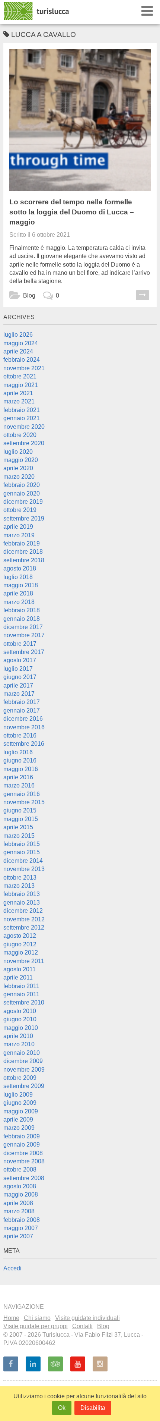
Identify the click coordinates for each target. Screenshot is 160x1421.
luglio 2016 (18, 752)
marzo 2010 (19, 1044)
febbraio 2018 (21, 610)
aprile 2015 (18, 827)
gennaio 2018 (21, 619)
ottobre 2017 (19, 644)
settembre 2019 (23, 518)
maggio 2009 (20, 1111)
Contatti (82, 1326)
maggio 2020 (20, 460)
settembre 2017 (23, 652)
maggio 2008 (20, 1194)
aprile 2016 (18, 777)
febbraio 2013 (21, 894)
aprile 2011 (18, 977)
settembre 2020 (23, 443)
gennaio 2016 (21, 794)
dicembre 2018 (23, 551)
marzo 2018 (19, 602)
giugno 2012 (19, 944)
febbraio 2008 (21, 1220)
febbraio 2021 (21, 410)
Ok (61, 1408)
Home (11, 1318)
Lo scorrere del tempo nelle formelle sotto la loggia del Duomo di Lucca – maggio (71, 212)
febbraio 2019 (21, 543)
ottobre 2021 (19, 376)
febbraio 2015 (21, 844)
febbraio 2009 (21, 1136)
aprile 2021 (18, 393)
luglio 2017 (18, 669)
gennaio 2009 (21, 1144)
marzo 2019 (19, 535)
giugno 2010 (19, 1019)
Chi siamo (37, 1318)
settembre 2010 (23, 1002)
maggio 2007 (20, 1228)
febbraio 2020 (21, 485)
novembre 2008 (24, 1161)
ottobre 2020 (19, 435)
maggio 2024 (20, 343)
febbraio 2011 (21, 986)
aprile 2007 (18, 1236)
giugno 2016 (19, 760)
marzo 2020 (19, 477)
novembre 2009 (24, 1069)
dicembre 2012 (23, 911)
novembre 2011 (23, 961)
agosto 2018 (19, 568)
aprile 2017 (18, 685)
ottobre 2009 (19, 1078)
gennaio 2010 (21, 1053)
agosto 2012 (19, 936)
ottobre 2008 (19, 1169)
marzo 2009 (19, 1128)
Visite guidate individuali (87, 1318)
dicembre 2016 (23, 719)
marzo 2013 (19, 886)
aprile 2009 (18, 1119)
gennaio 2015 (21, 852)
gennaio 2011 (21, 994)
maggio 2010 (20, 1028)
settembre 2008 (23, 1178)
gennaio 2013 (21, 902)
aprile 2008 (18, 1203)
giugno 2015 (19, 810)
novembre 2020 (24, 427)
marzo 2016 (19, 785)
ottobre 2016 (19, 735)
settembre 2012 (23, 927)
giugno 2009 (19, 1103)
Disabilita (92, 1408)
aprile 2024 (18, 351)
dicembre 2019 (23, 502)
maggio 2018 (20, 585)
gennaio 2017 (21, 710)
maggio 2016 (20, 769)
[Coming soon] (100, 1363)
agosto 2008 (19, 1186)
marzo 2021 (19, 401)
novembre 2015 (24, 802)
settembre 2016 (23, 744)
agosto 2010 (19, 1011)
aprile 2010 (18, 1036)
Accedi (12, 1268)
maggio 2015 (20, 819)
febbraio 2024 (21, 359)
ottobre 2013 (19, 877)
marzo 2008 (19, 1211)
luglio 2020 (18, 452)
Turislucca (36, 11)
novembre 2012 (24, 919)
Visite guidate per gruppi (35, 1326)
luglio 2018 (18, 577)
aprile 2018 (18, 593)
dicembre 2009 (23, 1061)
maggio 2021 (20, 385)
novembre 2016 (24, 727)
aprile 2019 (18, 527)
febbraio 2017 (21, 702)
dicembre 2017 (23, 627)
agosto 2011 (19, 969)
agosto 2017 (19, 660)
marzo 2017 (19, 694)
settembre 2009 (23, 1086)
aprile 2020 (18, 468)
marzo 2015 (19, 836)
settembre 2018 (23, 560)
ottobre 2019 (19, 510)
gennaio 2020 (21, 493)
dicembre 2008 (23, 1153)
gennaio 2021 (21, 418)
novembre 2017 (24, 635)
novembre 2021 (24, 368)
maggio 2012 (20, 952)
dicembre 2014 (23, 861)
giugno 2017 (19, 677)
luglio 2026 (18, 334)
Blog (29, 295)
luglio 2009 (18, 1094)
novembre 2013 (24, 869)
